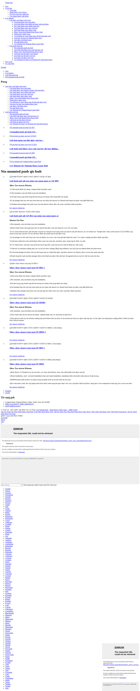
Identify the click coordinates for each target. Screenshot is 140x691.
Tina (2, 422)
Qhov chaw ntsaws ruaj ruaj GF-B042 (27, 364)
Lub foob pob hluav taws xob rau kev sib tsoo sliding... (34, 149)
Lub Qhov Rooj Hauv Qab (43, 412)
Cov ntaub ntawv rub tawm (19, 16)
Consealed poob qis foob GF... (23, 132)
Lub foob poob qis (16, 46)
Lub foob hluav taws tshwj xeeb (25, 30)
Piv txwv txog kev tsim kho (19, 14)
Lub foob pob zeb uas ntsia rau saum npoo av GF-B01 (34, 181)
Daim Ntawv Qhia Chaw (58, 410)
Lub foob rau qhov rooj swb (23, 58)
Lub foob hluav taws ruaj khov (24, 22)
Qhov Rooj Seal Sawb (118, 412)
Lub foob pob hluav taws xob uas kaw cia (28, 50)
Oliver (3, 420)
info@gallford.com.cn (12, 406)
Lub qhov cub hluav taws (23, 40)
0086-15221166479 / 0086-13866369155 (19, 404)
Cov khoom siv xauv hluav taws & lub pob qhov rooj (32, 36)
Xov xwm (8, 62)
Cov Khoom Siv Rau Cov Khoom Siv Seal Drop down (33, 60)
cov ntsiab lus (20, 208)
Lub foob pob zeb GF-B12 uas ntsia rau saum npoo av (34, 216)
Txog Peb (8, 8)
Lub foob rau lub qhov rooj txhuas (26, 54)
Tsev (7, 6)
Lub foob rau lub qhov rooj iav (24, 56)
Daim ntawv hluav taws (22, 34)
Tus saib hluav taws (21, 42)
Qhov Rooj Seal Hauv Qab (100, 412)
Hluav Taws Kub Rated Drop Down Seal (28, 32)
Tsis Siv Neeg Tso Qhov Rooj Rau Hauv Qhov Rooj (72, 412)
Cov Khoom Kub (42, 410)
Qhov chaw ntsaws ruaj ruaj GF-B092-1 (28, 332)
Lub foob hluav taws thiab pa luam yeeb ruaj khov (31, 24)
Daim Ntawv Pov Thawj (18, 12)
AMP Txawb (72, 410)
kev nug (12, 208)
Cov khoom (9, 18)
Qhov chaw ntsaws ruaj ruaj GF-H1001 (27, 302)
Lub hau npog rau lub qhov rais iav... (27, 140)
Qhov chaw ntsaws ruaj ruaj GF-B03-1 (27, 348)
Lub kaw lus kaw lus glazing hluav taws (28, 38)
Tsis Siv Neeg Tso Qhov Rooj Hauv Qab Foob (17, 412)
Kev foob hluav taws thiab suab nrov (26, 26)
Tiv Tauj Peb (9, 64)
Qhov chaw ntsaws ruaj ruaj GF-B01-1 (27, 268)
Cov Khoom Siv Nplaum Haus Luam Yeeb (29, 44)
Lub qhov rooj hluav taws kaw (20, 20)
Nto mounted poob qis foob (23, 48)
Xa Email (4, 418)
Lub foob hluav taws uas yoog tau (26, 28)
